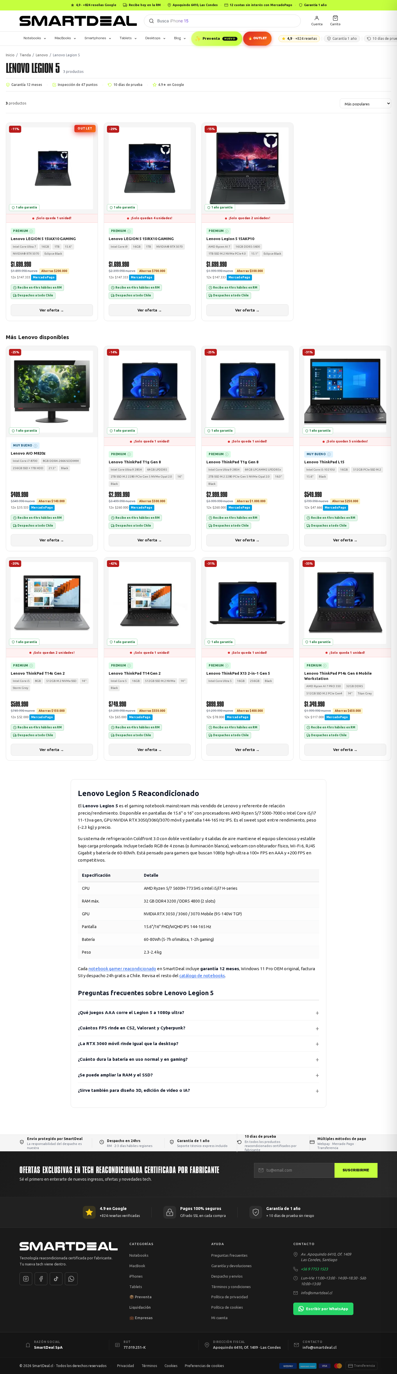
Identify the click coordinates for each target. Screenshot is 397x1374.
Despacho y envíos (227, 1276)
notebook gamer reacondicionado (122, 968)
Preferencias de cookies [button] (204, 1366)
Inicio (10, 55)
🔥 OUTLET (257, 38)
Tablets (126, 38)
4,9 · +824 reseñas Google (96, 5)
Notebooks (32, 38)
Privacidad (125, 1366)
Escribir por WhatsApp (327, 1309)
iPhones (136, 1276)
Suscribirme (356, 1170)
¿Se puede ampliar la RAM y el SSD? (115, 1074)
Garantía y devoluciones (231, 1266)
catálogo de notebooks (202, 975)
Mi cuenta (219, 1318)
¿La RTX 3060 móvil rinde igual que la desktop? (128, 1043)
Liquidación (140, 1307)
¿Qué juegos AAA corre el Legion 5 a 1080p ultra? (131, 1012)
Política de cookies (227, 1307)
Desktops (152, 38)
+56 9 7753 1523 (314, 1269)
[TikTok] (56, 1278)
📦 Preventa (140, 1297)
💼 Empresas (141, 1318)
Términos (149, 1366)
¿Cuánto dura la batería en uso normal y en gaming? (133, 1059)
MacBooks (63, 38)
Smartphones (95, 38)
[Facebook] (41, 1278)
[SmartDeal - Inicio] (68, 1246)
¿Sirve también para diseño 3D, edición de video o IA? (134, 1090)
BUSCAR (151, 21)
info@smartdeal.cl (316, 1293)
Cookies (170, 1366)
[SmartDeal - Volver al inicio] (78, 21)
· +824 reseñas (302, 38)
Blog (177, 38)
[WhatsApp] (71, 1278)
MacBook (137, 1266)
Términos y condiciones (231, 1287)
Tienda (25, 55)
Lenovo (42, 55)
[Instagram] (25, 1278)
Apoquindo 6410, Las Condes (195, 5)
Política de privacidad (229, 1297)
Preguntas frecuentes (229, 1255)
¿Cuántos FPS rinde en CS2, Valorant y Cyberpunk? (131, 1027)
